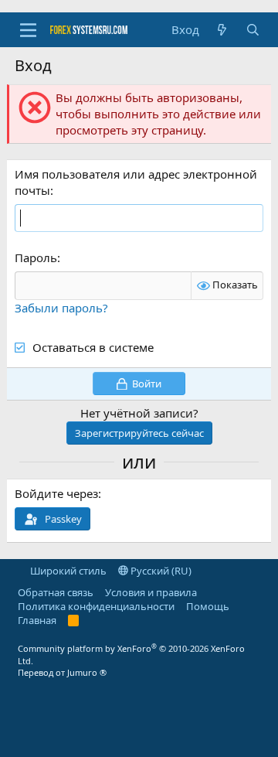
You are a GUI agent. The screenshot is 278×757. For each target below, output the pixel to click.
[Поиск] (253, 29)
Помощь (207, 606)
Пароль (36, 257)
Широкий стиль (67, 571)
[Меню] (28, 30)
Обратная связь (55, 592)
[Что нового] (222, 29)
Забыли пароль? (61, 307)
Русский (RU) (160, 571)
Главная (37, 620)
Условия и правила (151, 592)
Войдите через (56, 493)
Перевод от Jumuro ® (62, 672)
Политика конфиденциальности (96, 606)
